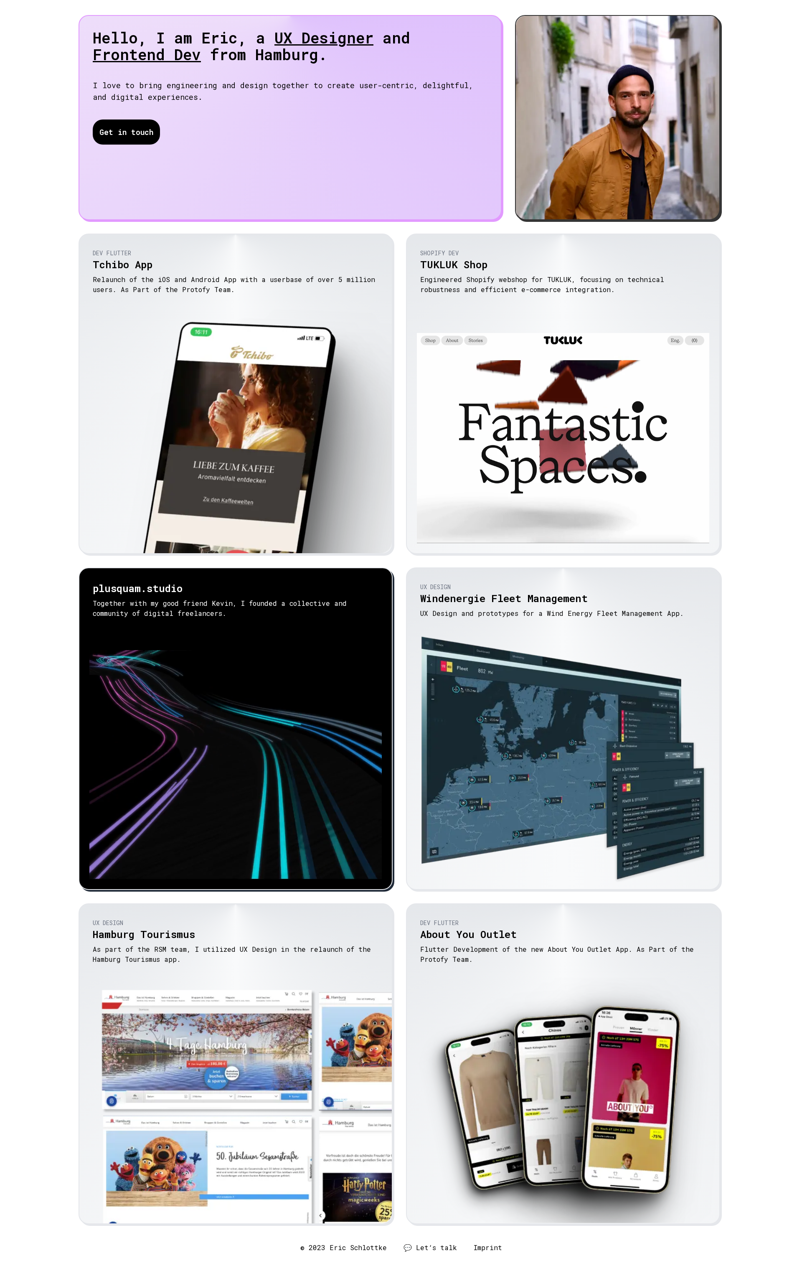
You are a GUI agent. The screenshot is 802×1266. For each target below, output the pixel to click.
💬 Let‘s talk (430, 1247)
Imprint (488, 1247)
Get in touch (126, 132)
